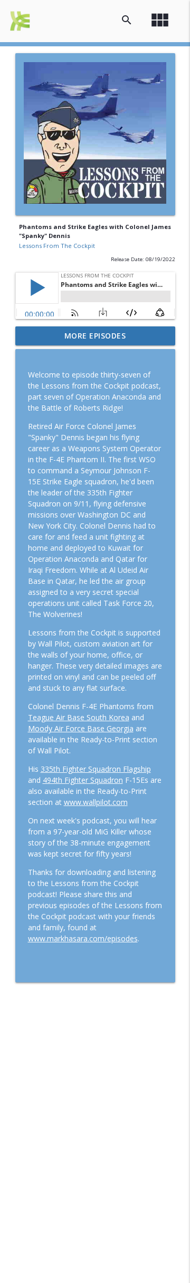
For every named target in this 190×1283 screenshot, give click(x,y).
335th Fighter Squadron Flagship (96, 769)
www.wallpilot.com (96, 802)
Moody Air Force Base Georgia (81, 728)
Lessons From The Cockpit (57, 246)
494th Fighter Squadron (83, 780)
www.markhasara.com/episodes (83, 938)
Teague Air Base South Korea (78, 717)
